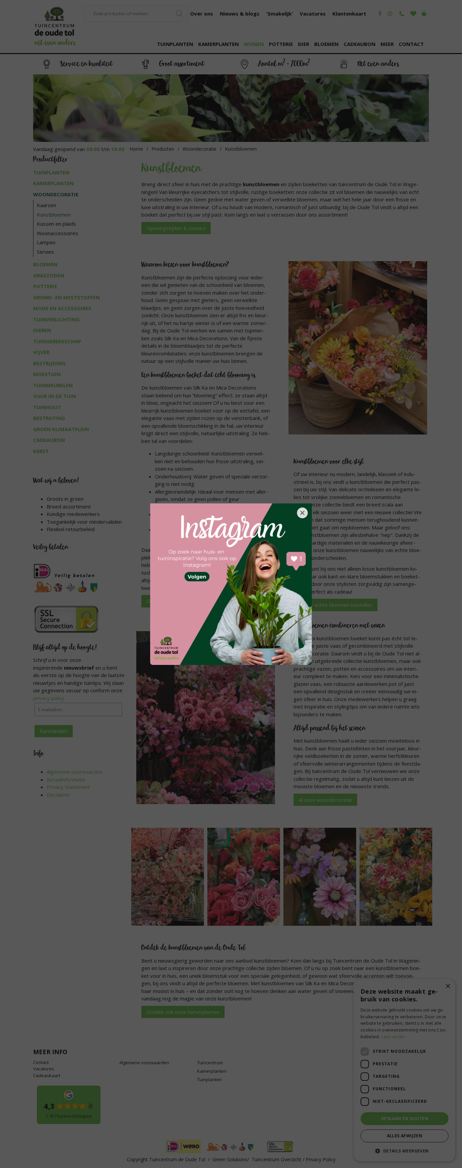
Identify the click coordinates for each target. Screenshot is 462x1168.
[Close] (302, 512)
